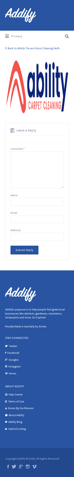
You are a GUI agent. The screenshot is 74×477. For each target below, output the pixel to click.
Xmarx (42, 326)
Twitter (13, 346)
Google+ (14, 359)
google (21, 466)
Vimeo (12, 373)
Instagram (14, 366)
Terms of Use (16, 401)
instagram (28, 466)
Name (13, 195)
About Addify (16, 415)
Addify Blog (15, 421)
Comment (17, 148)
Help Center (16, 394)
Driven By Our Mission (21, 408)
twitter (14, 466)
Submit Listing (17, 428)
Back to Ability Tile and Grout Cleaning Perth (34, 48)
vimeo (34, 466)
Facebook (13, 352)
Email (13, 212)
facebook (8, 466)
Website (15, 230)
